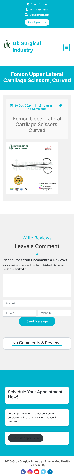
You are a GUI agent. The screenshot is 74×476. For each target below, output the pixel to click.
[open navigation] (66, 47)
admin (48, 105)
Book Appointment (37, 22)
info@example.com (39, 14)
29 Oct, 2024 (23, 105)
